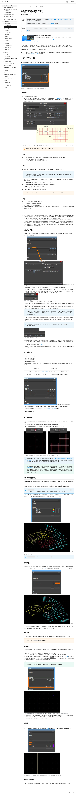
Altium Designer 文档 (27, 6)
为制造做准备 (6, 69)
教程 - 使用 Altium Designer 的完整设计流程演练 (10, 10)
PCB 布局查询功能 (8, 61)
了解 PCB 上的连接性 (9, 38)
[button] (49, 412)
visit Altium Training (50, 39)
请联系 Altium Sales (50, 23)
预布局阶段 (7, 34)
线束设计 (5, 72)
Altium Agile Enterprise (67, 19)
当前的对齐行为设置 (44, 371)
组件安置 (6, 36)
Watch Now (36, 41)
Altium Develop (51, 19)
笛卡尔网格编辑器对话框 (60, 458)
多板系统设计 (6, 70)
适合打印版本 (72, 792)
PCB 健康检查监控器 (8, 45)
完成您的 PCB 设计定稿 (9, 43)
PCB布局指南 (35, 6)
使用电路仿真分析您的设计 (9, 16)
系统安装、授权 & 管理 (8, 78)
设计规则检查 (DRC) (8, 47)
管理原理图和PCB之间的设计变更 (10, 19)
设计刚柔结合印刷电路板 (9, 50)
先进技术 (6, 54)
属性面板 (65, 61)
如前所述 (59, 98)
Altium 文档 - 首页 (8, 85)
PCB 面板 (7, 30)
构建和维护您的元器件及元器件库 (10, 74)
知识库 (6, 87)
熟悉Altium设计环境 (7, 12)
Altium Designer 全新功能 (8, 7)
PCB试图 (7, 28)
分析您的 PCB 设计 (7, 65)
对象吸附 (41, 344)
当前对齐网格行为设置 (51, 408)
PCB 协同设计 (7, 56)
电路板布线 (7, 40)
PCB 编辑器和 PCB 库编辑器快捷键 (11, 59)
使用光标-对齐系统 (34, 53)
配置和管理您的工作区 (8, 76)
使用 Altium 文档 (8, 82)
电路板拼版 (7, 49)
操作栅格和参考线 (8, 27)
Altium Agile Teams (58, 19)
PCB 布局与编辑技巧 (8, 32)
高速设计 (6, 52)
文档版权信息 (7, 84)
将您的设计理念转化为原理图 (9, 14)
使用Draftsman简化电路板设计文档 (10, 67)
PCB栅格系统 (8, 25)
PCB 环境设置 (40, 6)
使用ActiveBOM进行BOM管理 (9, 17)
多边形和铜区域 (7, 41)
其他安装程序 (65, 28)
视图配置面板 (30, 467)
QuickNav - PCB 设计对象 (9, 63)
